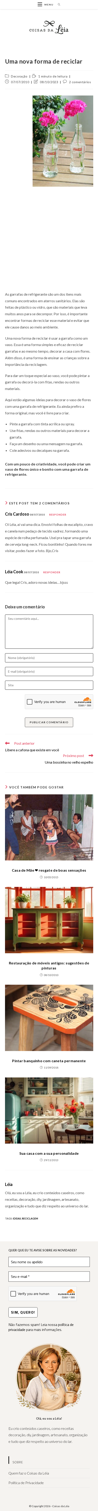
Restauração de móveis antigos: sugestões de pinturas (49, 965)
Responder (58, 514)
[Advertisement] (49, 238)
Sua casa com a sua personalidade (49, 1153)
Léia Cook (14, 571)
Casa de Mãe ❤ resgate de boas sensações (49, 870)
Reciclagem (30, 1218)
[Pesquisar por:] (57, 4)
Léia (9, 1184)
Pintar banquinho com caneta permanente (49, 1061)
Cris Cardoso (17, 514)
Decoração (19, 76)
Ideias (17, 1218)
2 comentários (80, 82)
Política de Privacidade (26, 1482)
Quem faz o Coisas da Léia (28, 1473)
